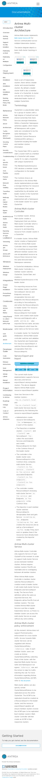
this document (25, 680)
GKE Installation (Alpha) (6, 92)
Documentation (21, 745)
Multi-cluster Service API (22, 38)
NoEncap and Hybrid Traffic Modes (6, 202)
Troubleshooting (8, 156)
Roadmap (6, 401)
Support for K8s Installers (6, 45)
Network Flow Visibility (6, 185)
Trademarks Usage (7, 777)
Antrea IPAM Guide (5, 225)
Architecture (7, 127)
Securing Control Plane (6, 144)
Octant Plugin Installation (6, 287)
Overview (6, 32)
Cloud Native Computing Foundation (17, 769)
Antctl (5, 124)
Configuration (7, 65)
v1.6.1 (5, 22)
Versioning (6, 241)
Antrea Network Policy (6, 118)
